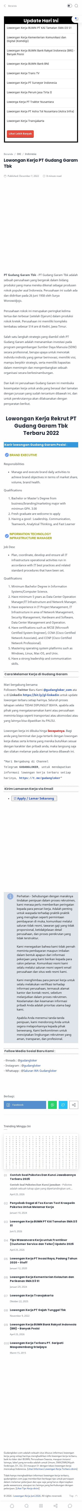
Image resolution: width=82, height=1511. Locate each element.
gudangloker (28, 1060)
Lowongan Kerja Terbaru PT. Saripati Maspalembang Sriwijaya (36, 1345)
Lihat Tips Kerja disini (27, 1488)
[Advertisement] (41, 227)
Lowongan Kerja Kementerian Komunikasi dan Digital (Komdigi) (36, 39)
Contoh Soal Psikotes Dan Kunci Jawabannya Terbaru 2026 (43, 1177)
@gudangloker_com (57, 690)
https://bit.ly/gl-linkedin (41, 695)
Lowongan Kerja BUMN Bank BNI (28, 63)
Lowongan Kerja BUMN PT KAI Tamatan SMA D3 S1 (39, 28)
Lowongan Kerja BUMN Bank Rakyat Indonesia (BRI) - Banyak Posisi (41, 52)
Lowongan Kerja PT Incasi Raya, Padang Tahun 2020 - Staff (43, 1260)
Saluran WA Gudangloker (40, 1071)
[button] (10, 6)
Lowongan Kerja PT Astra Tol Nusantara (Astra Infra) (40, 111)
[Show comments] (70, 1506)
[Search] (76, 6)
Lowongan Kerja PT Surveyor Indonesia (32, 82)
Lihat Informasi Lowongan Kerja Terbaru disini (52, 1469)
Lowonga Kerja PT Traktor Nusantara (30, 102)
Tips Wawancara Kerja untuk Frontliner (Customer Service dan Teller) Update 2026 (42, 1242)
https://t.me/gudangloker (39, 778)
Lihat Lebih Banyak (20, 133)
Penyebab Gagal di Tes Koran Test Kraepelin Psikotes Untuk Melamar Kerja (42, 1205)
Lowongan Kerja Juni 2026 (27, 1495)
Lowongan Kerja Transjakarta (25, 121)
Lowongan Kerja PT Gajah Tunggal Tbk (38, 1310)
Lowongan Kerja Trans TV (23, 73)
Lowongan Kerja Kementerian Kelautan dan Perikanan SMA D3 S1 (42, 1279)
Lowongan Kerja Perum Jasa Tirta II (29, 92)
